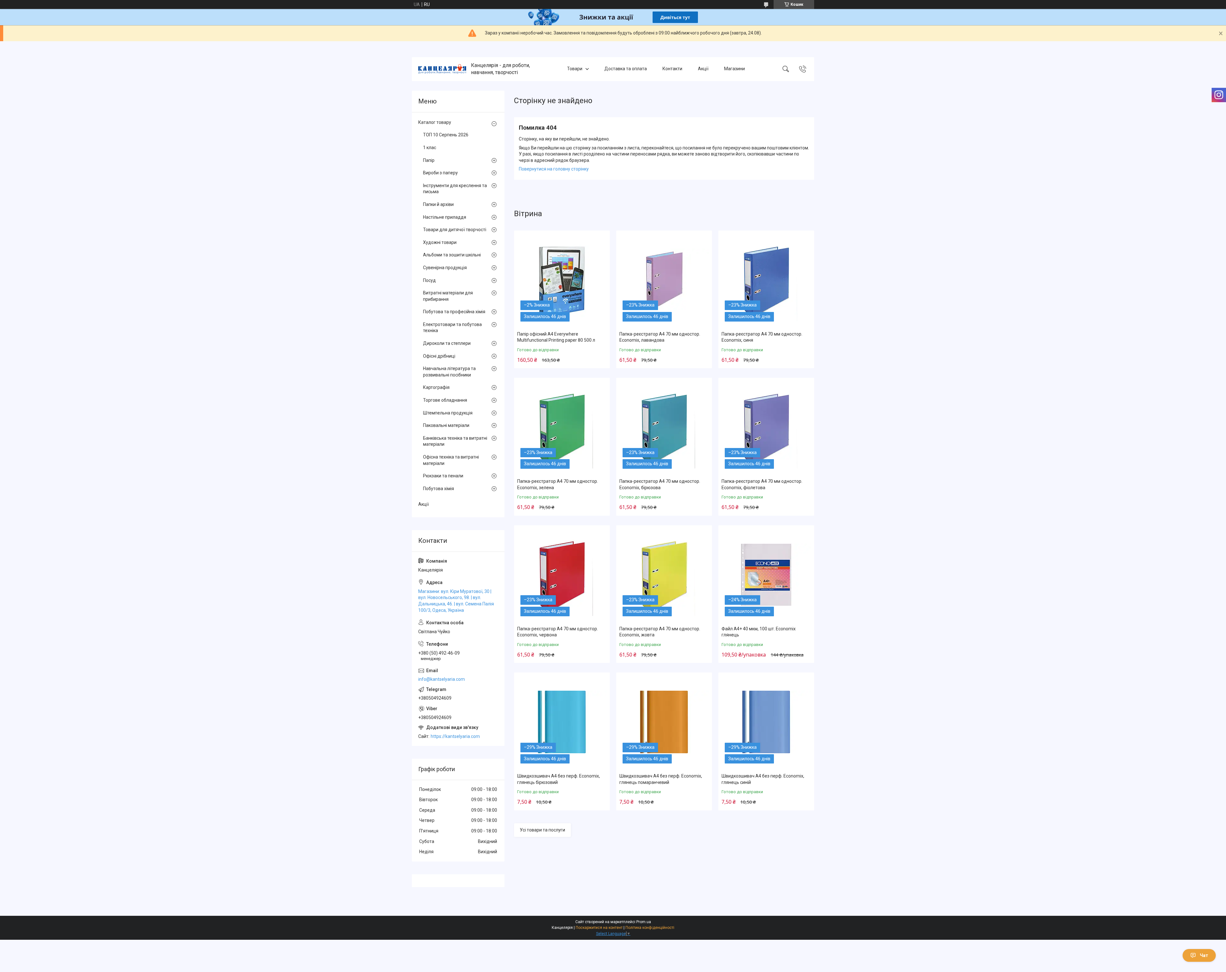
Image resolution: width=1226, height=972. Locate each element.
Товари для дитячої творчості (454, 229)
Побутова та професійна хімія (454, 311)
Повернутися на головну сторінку (554, 168)
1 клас (429, 147)
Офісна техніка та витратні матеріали (451, 460)
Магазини (734, 69)
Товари (574, 69)
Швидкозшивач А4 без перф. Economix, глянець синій (763, 779)
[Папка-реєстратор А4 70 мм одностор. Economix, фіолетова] (766, 427)
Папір (429, 160)
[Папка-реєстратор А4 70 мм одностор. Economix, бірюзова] (664, 427)
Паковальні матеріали (446, 425)
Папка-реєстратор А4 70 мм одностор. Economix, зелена (557, 484)
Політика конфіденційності (649, 927)
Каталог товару (434, 122)
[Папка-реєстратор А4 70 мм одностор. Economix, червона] (562, 574)
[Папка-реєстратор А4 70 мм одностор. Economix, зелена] (562, 427)
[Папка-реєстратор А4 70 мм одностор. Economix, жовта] (664, 574)
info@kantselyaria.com (441, 679)
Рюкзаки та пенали (443, 475)
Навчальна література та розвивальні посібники (449, 371)
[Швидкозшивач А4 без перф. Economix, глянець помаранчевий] (664, 722)
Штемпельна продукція (448, 412)
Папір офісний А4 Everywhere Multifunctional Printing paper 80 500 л (556, 337)
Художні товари (440, 242)
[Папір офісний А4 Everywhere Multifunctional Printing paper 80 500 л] (562, 280)
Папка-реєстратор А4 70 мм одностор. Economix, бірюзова (659, 484)
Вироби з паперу (440, 172)
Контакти (672, 69)
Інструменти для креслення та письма (455, 188)
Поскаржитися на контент (599, 927)
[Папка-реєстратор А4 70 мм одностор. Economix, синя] (766, 280)
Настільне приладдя (444, 217)
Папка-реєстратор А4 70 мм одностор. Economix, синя (762, 337)
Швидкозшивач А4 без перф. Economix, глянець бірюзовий (558, 779)
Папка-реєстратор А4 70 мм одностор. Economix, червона (557, 632)
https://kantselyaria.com (455, 736)
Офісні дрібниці (439, 356)
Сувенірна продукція (445, 267)
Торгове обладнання (445, 400)
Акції (703, 69)
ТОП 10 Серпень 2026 (445, 134)
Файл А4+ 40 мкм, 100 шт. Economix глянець (759, 632)
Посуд (429, 280)
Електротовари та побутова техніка (452, 327)
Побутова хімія (438, 488)
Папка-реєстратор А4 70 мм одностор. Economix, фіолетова (762, 484)
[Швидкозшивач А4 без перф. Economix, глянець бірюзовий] (562, 722)
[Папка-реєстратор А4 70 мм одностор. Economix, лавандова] (664, 280)
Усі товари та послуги (542, 829)
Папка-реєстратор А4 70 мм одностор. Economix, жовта (659, 632)
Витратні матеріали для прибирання (448, 296)
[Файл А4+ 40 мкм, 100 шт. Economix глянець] (766, 574)
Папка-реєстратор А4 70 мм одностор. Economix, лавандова (659, 337)
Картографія (436, 387)
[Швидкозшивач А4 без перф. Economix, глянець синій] (766, 722)
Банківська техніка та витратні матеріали (455, 441)
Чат (1204, 955)
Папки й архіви (438, 204)
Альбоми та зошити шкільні (452, 254)
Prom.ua (643, 922)
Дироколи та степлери (447, 343)
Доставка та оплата (625, 69)
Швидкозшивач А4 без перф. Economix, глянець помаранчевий (660, 779)
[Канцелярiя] (442, 69)
